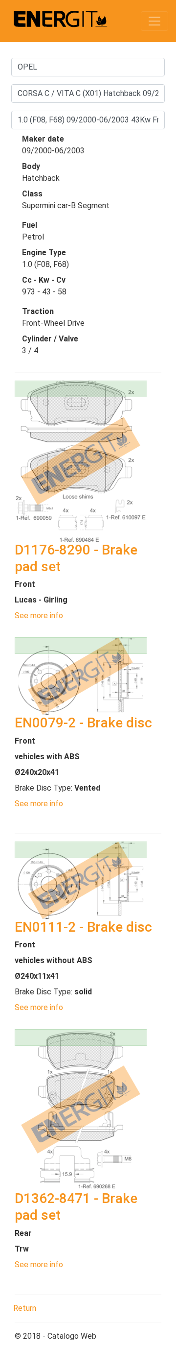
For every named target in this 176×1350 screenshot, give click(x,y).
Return (24, 1308)
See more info (39, 615)
